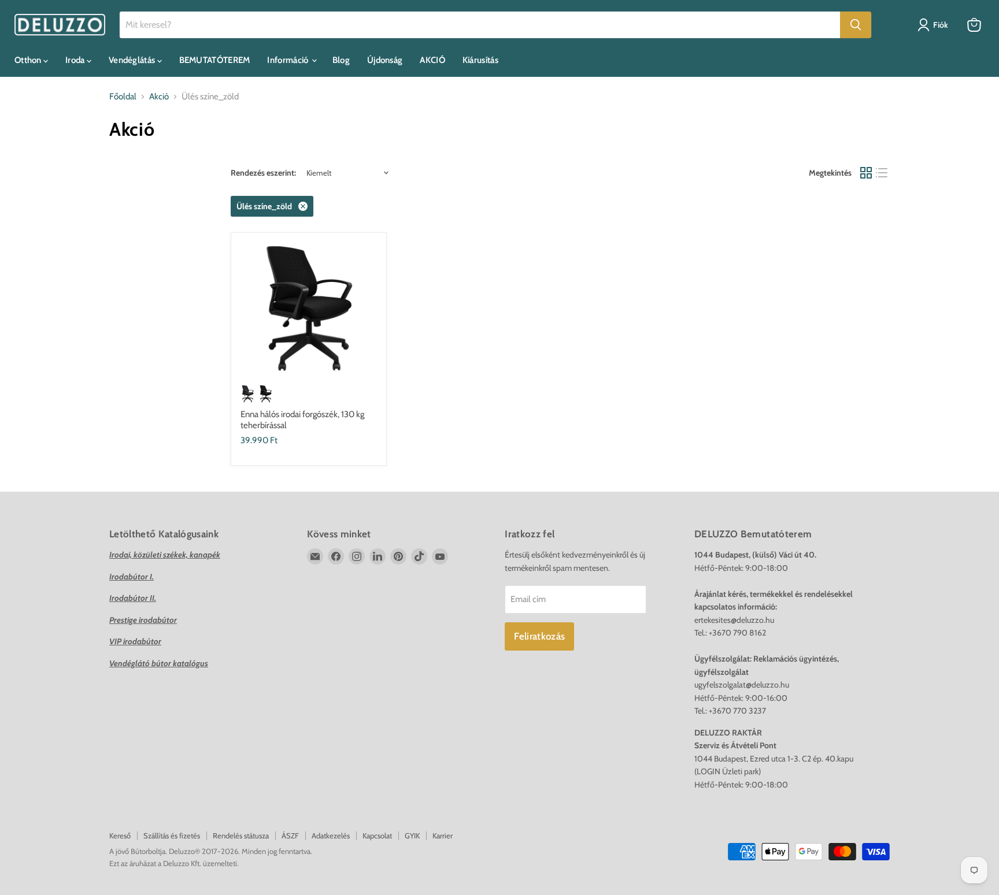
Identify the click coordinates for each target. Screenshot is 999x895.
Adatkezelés (331, 835)
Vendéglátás (133, 60)
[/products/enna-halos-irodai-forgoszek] (308, 310)
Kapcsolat (377, 835)
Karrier (442, 835)
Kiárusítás (480, 60)
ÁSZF (290, 835)
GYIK (412, 835)
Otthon (28, 60)
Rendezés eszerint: (263, 172)
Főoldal (122, 97)
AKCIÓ (432, 60)
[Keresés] (855, 25)
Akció (159, 97)
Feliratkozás (539, 636)
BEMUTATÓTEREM (214, 60)
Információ (288, 60)
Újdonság (384, 60)
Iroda (76, 60)
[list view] (882, 173)
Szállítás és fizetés (171, 835)
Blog (341, 60)
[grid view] (866, 173)
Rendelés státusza (241, 835)
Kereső (120, 835)
